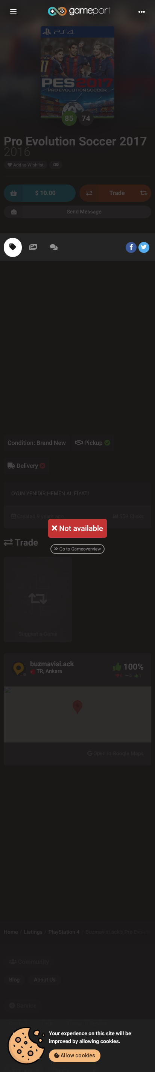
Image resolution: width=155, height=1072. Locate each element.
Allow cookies (77, 1055)
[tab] (13, 247)
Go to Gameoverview (79, 549)
